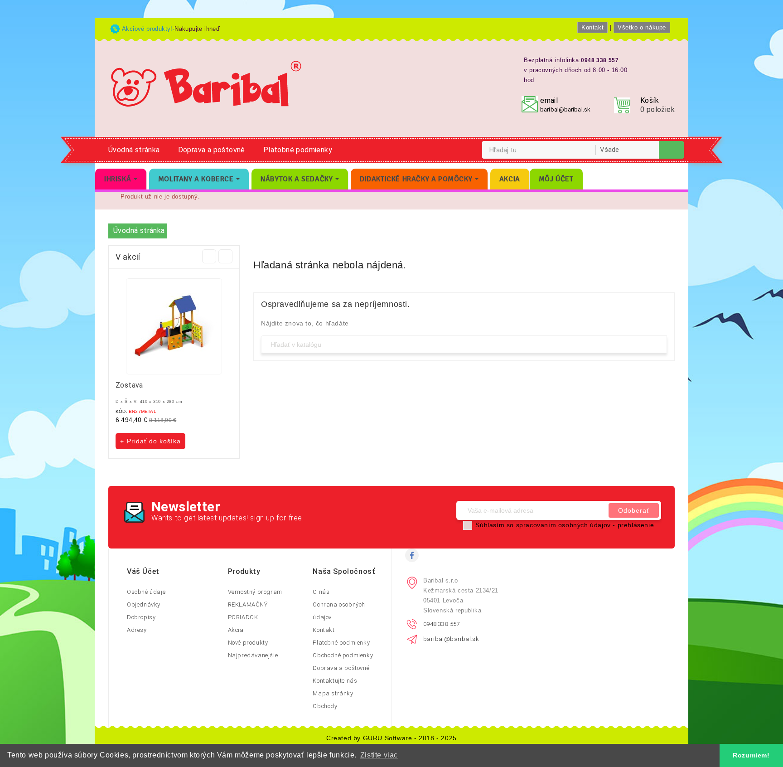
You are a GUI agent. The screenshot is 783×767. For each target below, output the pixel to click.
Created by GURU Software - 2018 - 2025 (391, 738)
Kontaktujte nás (335, 680)
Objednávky (143, 604)
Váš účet (143, 571)
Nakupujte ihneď (197, 28)
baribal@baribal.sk (565, 109)
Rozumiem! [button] (751, 755)
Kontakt (592, 27)
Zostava (129, 385)
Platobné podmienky (297, 150)
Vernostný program (255, 591)
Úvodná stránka (134, 150)
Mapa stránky (333, 693)
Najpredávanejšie (253, 655)
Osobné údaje (146, 591)
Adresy (137, 629)
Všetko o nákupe (642, 27)
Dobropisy (141, 617)
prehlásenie (636, 525)
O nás (321, 591)
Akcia (236, 629)
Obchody (325, 706)
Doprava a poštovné (211, 150)
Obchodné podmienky (343, 655)
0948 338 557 (441, 624)
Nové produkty (248, 642)
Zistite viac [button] (379, 755)
